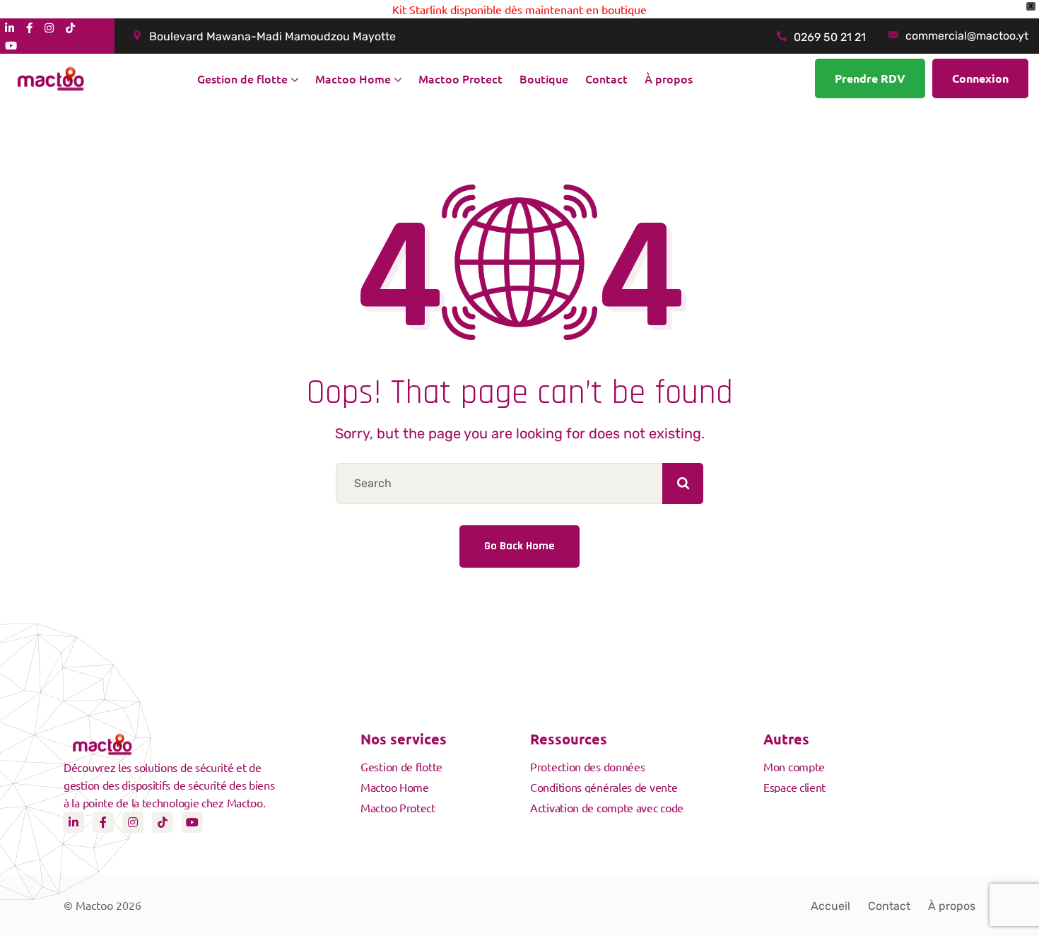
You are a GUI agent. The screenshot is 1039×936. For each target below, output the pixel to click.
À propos (951, 906)
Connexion (980, 78)
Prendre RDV (870, 78)
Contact (889, 906)
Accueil (830, 906)
